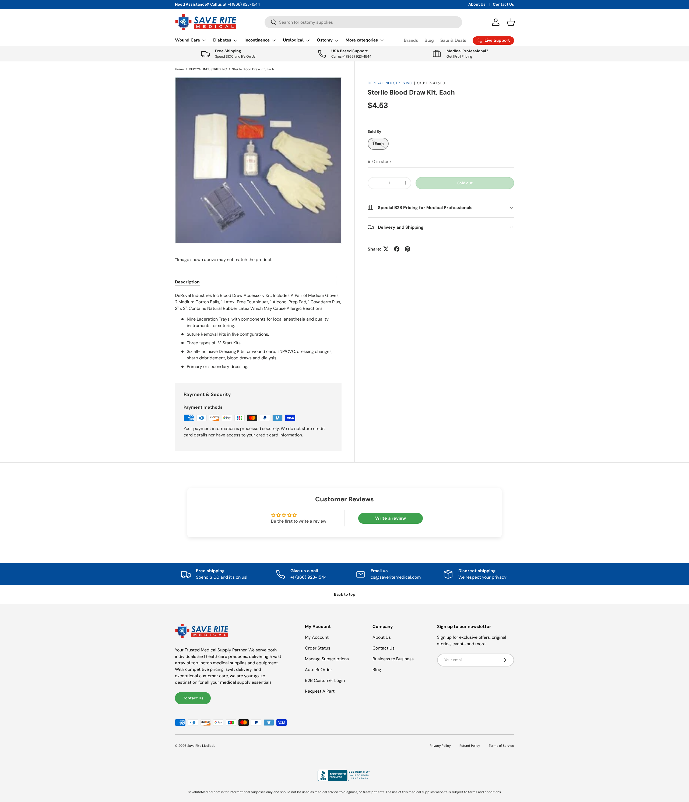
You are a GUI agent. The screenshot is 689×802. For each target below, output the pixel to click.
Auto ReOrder (318, 669)
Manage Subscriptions (327, 659)
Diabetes (222, 40)
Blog (429, 40)
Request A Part (320, 691)
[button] (511, 22)
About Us (477, 4)
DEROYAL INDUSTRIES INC (208, 69)
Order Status (317, 648)
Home (179, 69)
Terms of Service (501, 746)
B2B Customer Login (325, 680)
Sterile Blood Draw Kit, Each (253, 69)
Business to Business (393, 659)
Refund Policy (469, 746)
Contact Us (503, 4)
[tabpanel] (258, 331)
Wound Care (187, 40)
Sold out (465, 182)
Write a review (390, 518)
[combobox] (363, 22)
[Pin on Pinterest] (407, 249)
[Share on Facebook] (396, 249)
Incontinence (257, 40)
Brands (411, 40)
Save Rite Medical (200, 746)
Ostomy (324, 40)
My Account (317, 637)
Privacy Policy (440, 746)
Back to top (344, 594)
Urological (293, 40)
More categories (362, 40)
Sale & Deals (453, 40)
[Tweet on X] (386, 249)
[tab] (187, 282)
